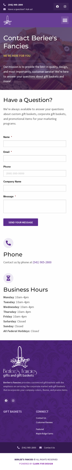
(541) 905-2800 (42, 262)
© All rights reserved (36, 459)
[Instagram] (65, 6)
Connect (42, 411)
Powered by (36, 463)
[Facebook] (57, 6)
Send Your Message (21, 222)
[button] (65, 20)
